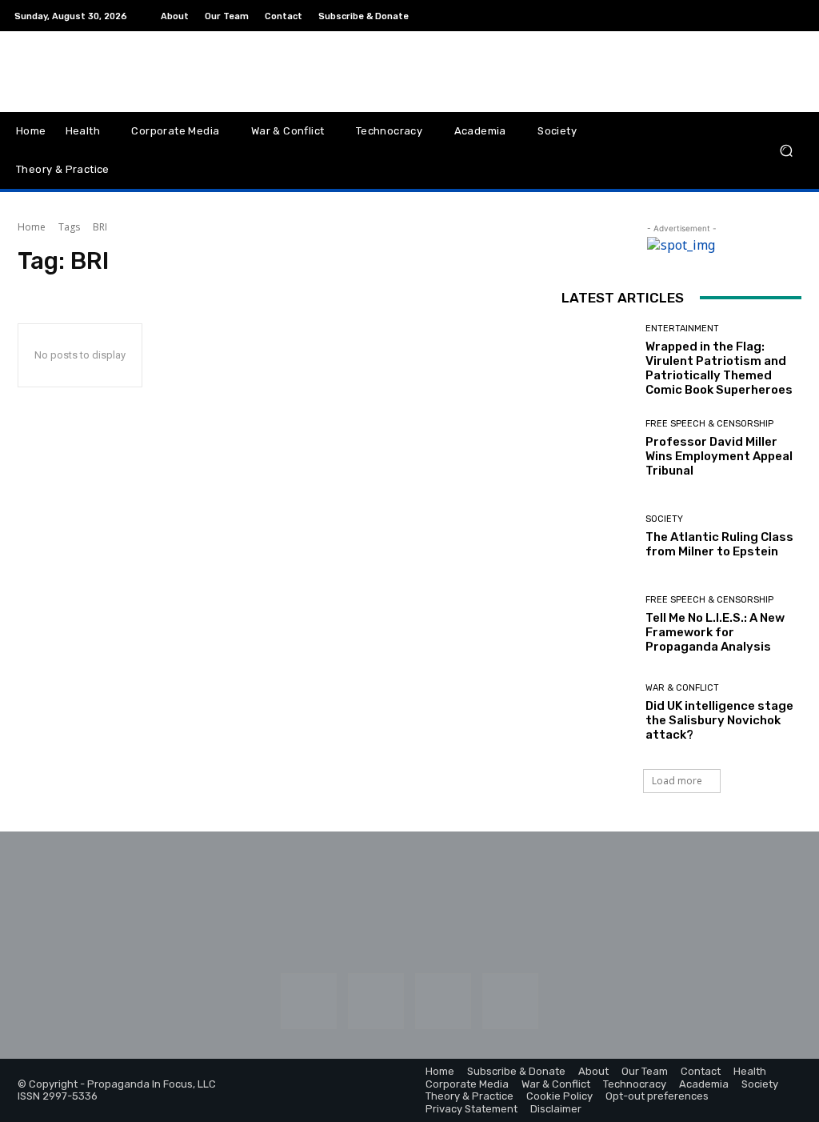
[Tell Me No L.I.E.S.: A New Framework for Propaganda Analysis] (597, 625)
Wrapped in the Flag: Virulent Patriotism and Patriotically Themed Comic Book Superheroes (719, 368)
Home (32, 227)
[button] (786, 150)
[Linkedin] (737, 16)
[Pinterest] (756, 16)
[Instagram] (718, 16)
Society (664, 519)
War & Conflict (682, 687)
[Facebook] (699, 16)
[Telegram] (775, 16)
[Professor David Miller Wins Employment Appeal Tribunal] (597, 449)
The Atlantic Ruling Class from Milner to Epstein (719, 544)
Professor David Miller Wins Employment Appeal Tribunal (719, 456)
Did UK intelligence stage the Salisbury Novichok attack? (719, 720)
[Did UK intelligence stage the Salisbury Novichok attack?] (597, 713)
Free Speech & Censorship (709, 423)
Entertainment (682, 328)
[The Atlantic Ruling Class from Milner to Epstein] (597, 537)
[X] (795, 16)
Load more (677, 780)
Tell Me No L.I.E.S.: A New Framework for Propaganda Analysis (715, 632)
